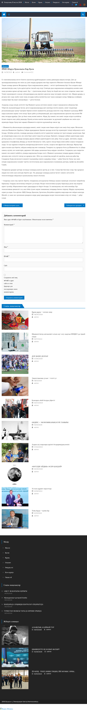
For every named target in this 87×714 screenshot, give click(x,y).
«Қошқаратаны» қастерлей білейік (15, 598)
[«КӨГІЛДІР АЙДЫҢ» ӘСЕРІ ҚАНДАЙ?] (15, 474)
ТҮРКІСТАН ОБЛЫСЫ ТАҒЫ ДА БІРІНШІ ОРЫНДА (23, 611)
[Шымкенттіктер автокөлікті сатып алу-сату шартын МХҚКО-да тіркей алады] (15, 342)
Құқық (40, 2)
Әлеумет (47, 2)
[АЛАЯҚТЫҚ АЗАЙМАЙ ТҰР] (15, 635)
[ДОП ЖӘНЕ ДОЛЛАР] (15, 364)
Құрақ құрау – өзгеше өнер (42, 312)
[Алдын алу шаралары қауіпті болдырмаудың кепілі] (15, 452)
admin (17, 72)
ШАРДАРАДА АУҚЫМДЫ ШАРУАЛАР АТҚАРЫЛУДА (23, 604)
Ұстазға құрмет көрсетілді (41, 488)
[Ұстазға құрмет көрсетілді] (15, 496)
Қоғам (34, 2)
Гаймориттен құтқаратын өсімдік (75, 205)
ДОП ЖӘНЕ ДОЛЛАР (40, 356)
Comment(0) (28, 72)
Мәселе (27, 2)
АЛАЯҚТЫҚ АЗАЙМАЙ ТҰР (43, 627)
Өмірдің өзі (56, 2)
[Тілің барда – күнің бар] (15, 518)
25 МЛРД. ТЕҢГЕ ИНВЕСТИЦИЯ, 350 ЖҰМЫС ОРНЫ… (53, 671)
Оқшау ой (75, 2)
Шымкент (5, 66)
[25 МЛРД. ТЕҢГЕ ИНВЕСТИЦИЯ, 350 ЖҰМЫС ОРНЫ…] (15, 679)
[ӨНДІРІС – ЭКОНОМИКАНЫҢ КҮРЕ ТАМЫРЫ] (15, 430)
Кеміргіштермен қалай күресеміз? (14, 205)
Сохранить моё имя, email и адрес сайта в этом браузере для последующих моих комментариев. (11, 284)
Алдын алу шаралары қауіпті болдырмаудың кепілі (50, 444)
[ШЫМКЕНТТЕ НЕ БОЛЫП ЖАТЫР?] (15, 657)
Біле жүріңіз (65, 2)
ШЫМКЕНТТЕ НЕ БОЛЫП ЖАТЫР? (45, 649)
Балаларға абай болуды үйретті (43, 400)
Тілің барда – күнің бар (40, 510)
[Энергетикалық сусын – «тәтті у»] (15, 386)
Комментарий (9, 225)
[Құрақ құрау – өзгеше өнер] (15, 320)
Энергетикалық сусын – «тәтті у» (44, 378)
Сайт (5, 265)
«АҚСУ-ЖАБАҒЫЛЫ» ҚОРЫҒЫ (15, 591)
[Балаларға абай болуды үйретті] (15, 408)
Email (6, 256)
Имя (6, 247)
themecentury (33, 702)
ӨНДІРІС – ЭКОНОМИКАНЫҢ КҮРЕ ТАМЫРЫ (50, 422)
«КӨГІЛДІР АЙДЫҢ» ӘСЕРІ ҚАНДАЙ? (47, 466)
